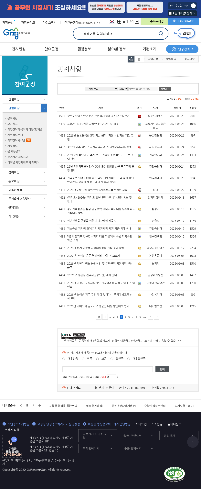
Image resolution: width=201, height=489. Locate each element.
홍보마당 (13, 181)
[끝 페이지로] (156, 317)
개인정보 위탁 (15, 134)
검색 (161, 33)
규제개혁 (13, 207)
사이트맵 (141, 424)
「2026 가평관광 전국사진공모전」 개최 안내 (92, 275)
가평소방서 (50, 22)
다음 (186, 5)
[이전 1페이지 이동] (105, 317)
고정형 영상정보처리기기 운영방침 (58, 424)
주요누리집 (157, 21)
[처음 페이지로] (98, 317)
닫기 (194, 13)
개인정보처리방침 (18, 424)
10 (144, 317)
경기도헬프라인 (184, 405)
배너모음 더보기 (40, 405)
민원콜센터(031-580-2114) (82, 22)
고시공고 (12, 123)
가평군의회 (28, 22)
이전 (171, 5)
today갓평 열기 (184, 34)
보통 (104, 358)
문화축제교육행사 (19, 198)
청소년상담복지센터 (123, 405)
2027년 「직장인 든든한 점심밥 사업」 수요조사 (93, 255)
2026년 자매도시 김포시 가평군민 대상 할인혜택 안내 (98, 306)
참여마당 (13, 172)
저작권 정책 (12, 429)
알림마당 (13, 108)
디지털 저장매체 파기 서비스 (23, 162)
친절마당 (13, 99)
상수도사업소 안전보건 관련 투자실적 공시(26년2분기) (99, 115)
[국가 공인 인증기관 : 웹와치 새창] (174, 474)
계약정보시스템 (19, 140)
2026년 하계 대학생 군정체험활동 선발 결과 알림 (95, 248)
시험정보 (12, 145)
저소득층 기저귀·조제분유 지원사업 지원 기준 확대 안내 (99, 228)
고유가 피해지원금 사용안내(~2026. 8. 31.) (92, 123)
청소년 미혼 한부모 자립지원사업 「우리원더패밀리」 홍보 (99, 147)
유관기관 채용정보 (17, 156)
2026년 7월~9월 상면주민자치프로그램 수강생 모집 (97, 189)
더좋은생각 (15, 190)
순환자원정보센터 (155, 405)
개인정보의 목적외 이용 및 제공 (24, 129)
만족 (89, 358)
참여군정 (153, 59)
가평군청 (7, 22)
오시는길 (157, 424)
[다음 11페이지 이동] (150, 317)
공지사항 (12, 118)
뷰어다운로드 (176, 424)
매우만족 (73, 358)
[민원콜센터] (12, 446)
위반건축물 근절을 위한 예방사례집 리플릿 (91, 220)
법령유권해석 (94, 405)
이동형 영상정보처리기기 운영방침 (109, 424)
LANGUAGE (186, 21)
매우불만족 (139, 358)
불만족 (119, 358)
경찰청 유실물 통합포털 (63, 405)
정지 (193, 5)
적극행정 (13, 216)
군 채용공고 (13, 151)
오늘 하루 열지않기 (182, 13)
